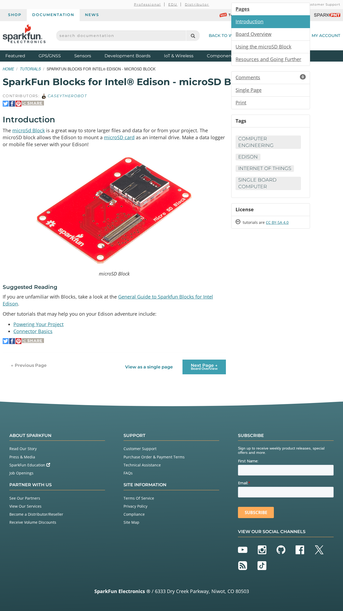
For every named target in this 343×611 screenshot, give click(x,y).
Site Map (131, 522)
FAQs (128, 473)
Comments (270, 77)
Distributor (197, 4)
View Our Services (25, 506)
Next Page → (204, 367)
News (92, 14)
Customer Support (323, 4)
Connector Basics (33, 331)
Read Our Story (23, 448)
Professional (147, 4)
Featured (20, 55)
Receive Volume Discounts (32, 522)
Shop (14, 14)
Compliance (134, 514)
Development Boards (128, 55)
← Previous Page (29, 365)
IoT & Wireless (178, 55)
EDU (173, 4)
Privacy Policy (135, 506)
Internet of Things (264, 168)
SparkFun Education (27, 464)
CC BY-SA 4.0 (277, 222)
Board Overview (253, 34)
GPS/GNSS (50, 55)
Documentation (53, 14)
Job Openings (21, 473)
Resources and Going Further (268, 59)
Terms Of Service (139, 498)
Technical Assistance (142, 464)
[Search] (193, 36)
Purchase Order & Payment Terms (154, 456)
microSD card (119, 137)
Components (221, 55)
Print (241, 102)
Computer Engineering (256, 142)
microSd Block (28, 130)
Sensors (82, 55)
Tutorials (30, 68)
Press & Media (22, 456)
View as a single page (149, 366)
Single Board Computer (257, 183)
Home (8, 68)
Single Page (249, 90)
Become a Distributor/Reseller (36, 514)
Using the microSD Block (263, 46)
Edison (248, 157)
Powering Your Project (38, 324)
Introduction (249, 21)
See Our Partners (24, 498)
